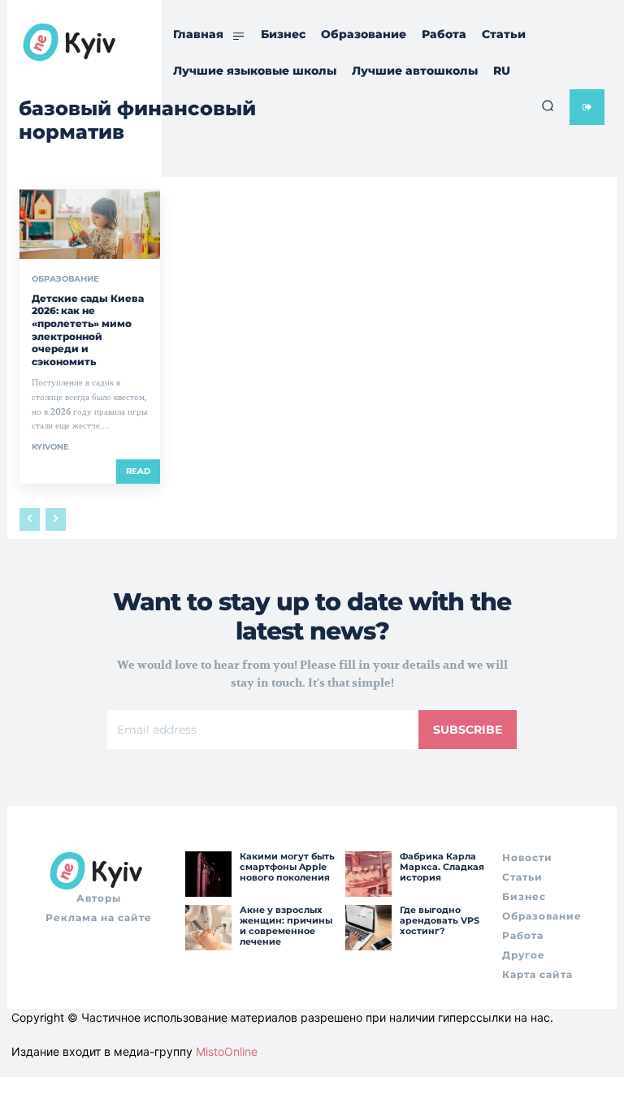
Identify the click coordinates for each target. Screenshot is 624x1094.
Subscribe (467, 729)
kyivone (50, 446)
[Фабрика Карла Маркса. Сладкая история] (368, 874)
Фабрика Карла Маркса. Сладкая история (442, 867)
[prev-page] (30, 519)
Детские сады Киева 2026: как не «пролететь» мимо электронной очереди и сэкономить (88, 330)
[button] (547, 105)
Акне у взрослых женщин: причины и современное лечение (286, 926)
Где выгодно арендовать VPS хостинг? (439, 920)
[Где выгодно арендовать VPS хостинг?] (368, 927)
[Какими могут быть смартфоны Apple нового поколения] (208, 874)
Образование (65, 279)
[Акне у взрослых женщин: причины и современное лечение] (208, 927)
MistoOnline (227, 1051)
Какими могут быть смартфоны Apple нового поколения (287, 867)
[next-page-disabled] (56, 519)
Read (138, 471)
